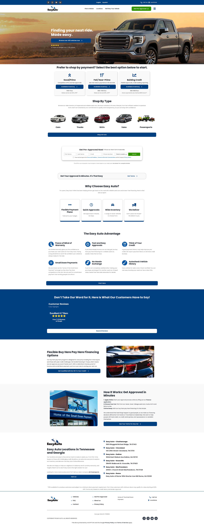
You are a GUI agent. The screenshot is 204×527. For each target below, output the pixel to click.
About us (97, 500)
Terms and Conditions (92, 157)
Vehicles (76, 497)
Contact (76, 504)
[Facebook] (48, 2)
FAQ (74, 500)
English (98, 2)
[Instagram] (52, 2)
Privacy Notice (127, 157)
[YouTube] (56, 2)
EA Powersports (94, 472)
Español (105, 2)
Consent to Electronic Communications (106, 157)
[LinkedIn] (60, 2)
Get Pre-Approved (100, 497)
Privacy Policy (99, 504)
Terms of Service (122, 523)
